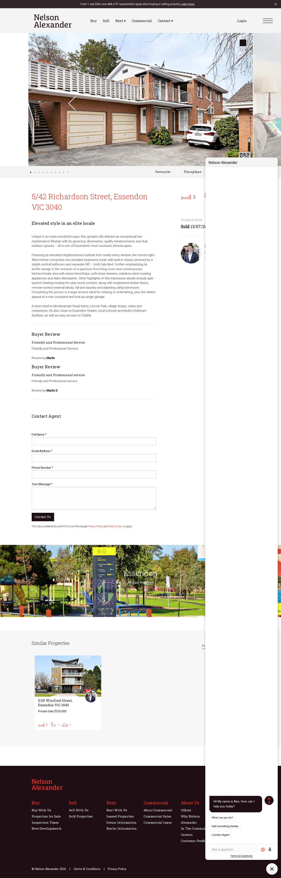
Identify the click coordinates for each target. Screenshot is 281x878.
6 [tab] (51, 172)
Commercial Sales (157, 816)
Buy (93, 21)
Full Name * (39, 434)
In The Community (195, 828)
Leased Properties (120, 816)
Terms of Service (116, 526)
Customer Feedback (196, 841)
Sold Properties (81, 816)
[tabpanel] (140, 99)
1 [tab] (31, 172)
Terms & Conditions (86, 869)
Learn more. (188, 4)
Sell (106, 21)
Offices (186, 810)
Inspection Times (45, 822)
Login (242, 21)
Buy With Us (41, 810)
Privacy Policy (95, 526)
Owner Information (121, 822)
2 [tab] (35, 172)
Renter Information (121, 828)
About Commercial (158, 810)
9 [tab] (64, 172)
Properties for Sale (46, 816)
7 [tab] (55, 172)
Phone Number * (42, 467)
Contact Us (43, 517)
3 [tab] (39, 172)
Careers (187, 835)
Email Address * (42, 451)
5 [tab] (47, 172)
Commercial (142, 21)
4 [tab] (43, 172)
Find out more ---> (140, 582)
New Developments (47, 828)
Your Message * (42, 484)
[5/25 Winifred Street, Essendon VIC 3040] (68, 692)
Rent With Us (116, 810)
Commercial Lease (158, 822)
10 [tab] (68, 172)
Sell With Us (78, 810)
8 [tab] (59, 172)
